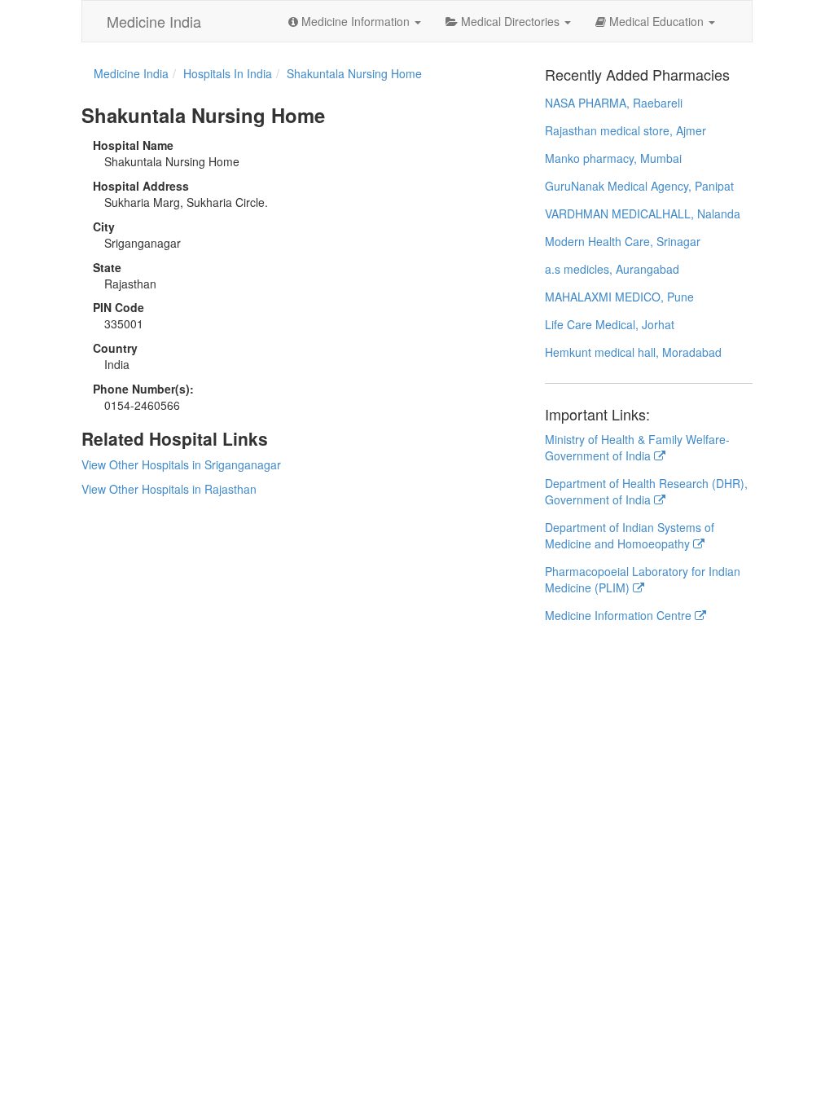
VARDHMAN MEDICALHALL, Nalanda (642, 213)
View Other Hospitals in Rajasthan (169, 489)
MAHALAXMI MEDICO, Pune (619, 296)
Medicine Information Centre (620, 615)
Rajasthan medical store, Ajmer (625, 130)
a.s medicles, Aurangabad (612, 269)
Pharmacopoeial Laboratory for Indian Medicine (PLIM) (642, 579)
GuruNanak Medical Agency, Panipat (639, 186)
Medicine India (154, 21)
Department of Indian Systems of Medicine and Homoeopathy (629, 535)
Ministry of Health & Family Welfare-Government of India (637, 447)
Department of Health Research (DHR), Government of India (646, 491)
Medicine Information (355, 21)
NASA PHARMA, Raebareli (614, 103)
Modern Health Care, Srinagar (622, 241)
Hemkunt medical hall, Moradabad (633, 352)
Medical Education (656, 21)
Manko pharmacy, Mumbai (613, 158)
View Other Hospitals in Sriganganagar (181, 464)
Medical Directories (510, 21)
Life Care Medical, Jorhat (609, 324)
